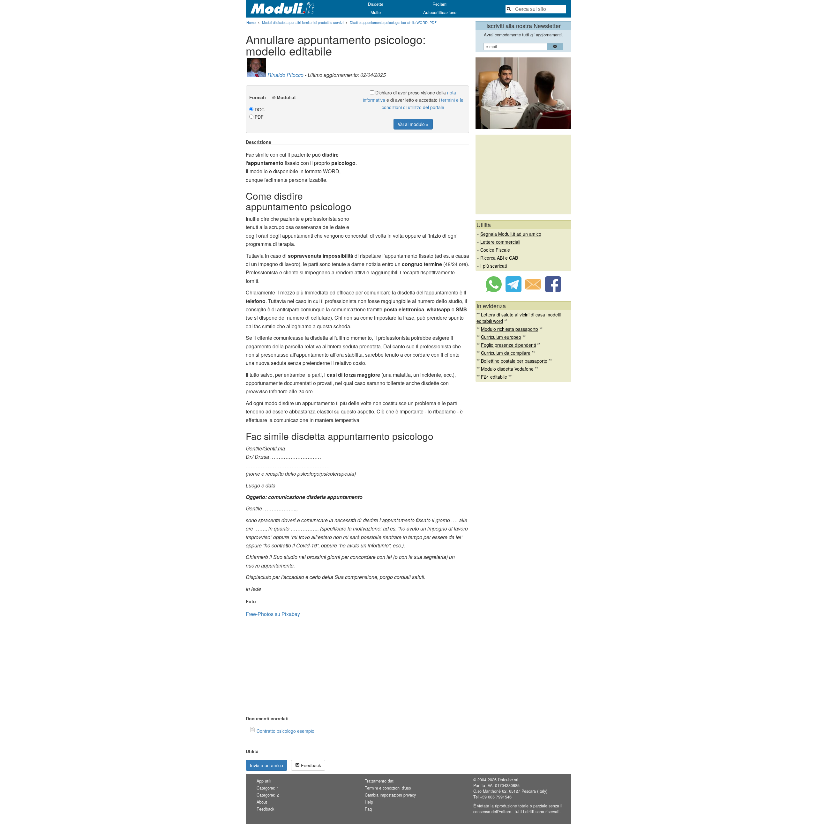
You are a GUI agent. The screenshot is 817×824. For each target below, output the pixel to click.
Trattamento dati (379, 781)
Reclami (439, 4)
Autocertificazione (439, 12)
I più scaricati (493, 266)
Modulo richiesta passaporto (509, 329)
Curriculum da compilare (505, 353)
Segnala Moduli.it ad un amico (510, 234)
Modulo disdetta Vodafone (507, 369)
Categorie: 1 (268, 788)
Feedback (310, 765)
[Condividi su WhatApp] (494, 290)
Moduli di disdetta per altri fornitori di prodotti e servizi (302, 22)
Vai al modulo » (413, 124)
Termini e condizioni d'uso (388, 788)
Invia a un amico (266, 765)
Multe (376, 12)
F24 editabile (494, 377)
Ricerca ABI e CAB (499, 258)
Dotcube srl (508, 780)
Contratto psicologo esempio (285, 731)
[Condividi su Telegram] (513, 290)
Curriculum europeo (501, 337)
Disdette (375, 4)
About (262, 802)
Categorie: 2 (268, 795)
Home (251, 22)
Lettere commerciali (500, 242)
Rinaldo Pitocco (285, 74)
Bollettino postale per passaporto (514, 361)
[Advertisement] (415, 184)
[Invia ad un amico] (533, 290)
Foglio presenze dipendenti (508, 345)
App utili (264, 781)
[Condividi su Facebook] (553, 290)
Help (369, 802)
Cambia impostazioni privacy (390, 795)
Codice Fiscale (495, 250)
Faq (368, 809)
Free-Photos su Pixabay (273, 614)
